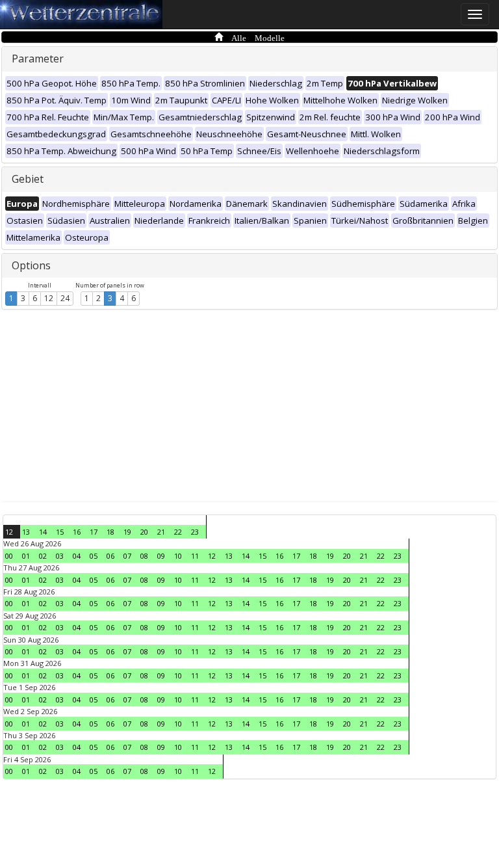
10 (178, 556)
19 (127, 532)
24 (65, 298)
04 (77, 556)
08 (144, 556)
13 (26, 532)
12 (48, 298)
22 (178, 532)
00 (9, 556)
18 (110, 532)
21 (161, 532)
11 (195, 556)
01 (26, 556)
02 (43, 556)
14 (43, 532)
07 (127, 556)
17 (93, 532)
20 (144, 532)
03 (60, 556)
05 (93, 556)
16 (77, 532)
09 (161, 556)
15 (60, 532)
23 (195, 532)
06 (110, 556)
